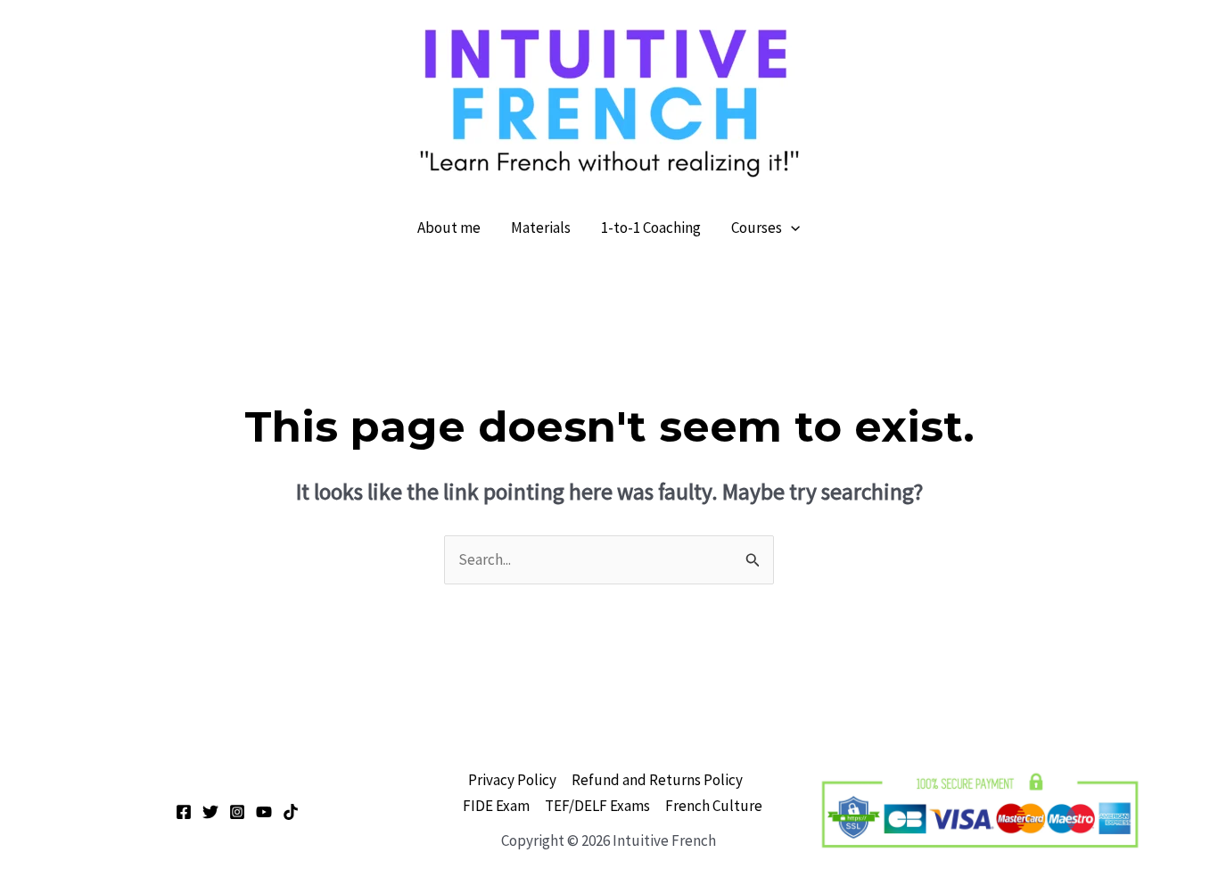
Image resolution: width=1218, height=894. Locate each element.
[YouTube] (264, 812)
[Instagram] (237, 812)
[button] (791, 227)
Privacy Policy (512, 780)
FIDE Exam (496, 805)
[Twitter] (210, 812)
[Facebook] (184, 812)
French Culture (713, 805)
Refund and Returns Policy (657, 780)
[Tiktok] (291, 812)
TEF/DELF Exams (597, 805)
